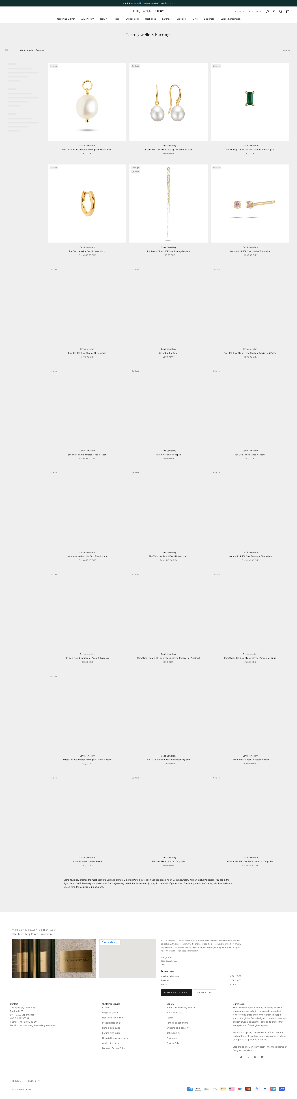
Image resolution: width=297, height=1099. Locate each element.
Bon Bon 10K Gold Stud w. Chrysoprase (87, 353)
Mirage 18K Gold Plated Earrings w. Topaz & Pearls (87, 759)
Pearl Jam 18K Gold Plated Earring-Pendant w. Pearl (87, 149)
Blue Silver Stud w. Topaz (168, 454)
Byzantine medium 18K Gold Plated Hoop (87, 556)
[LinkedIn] (262, 1057)
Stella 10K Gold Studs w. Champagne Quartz (168, 759)
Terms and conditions (177, 1022)
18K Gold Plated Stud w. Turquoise (168, 861)
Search (170, 1017)
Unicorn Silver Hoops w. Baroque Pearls (250, 759)
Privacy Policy (173, 1043)
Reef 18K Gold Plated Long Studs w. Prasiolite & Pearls (250, 353)
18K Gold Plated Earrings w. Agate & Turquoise (87, 658)
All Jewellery (87, 18)
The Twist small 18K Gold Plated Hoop (87, 251)
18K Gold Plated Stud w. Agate (87, 861)
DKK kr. (238, 11)
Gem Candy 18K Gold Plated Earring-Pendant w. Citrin (250, 658)
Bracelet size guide (112, 1022)
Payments (171, 1038)
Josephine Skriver (66, 18)
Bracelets (181, 18)
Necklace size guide (112, 1017)
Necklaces (150, 18)
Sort (285, 50)
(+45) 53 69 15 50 (27, 1021)
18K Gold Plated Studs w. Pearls (250, 454)
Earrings (166, 18)
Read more (204, 992)
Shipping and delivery (177, 1027)
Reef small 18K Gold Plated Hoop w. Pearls (87, 454)
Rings (116, 18)
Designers (209, 18)
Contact (106, 1007)
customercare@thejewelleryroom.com (36, 1025)
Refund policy (173, 1033)
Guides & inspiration (231, 18)
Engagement (132, 18)
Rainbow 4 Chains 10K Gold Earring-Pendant (168, 251)
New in (103, 18)
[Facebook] (234, 1057)
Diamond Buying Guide (113, 1048)
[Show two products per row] (6, 50)
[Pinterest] (255, 1057)
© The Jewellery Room (21, 1089)
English (253, 11)
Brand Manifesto (174, 1012)
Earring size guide (111, 1033)
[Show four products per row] (11, 50)
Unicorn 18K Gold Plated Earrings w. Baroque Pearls (169, 149)
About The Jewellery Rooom (180, 1007)
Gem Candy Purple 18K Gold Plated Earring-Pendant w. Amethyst (168, 658)
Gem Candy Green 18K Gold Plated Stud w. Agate (250, 149)
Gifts (195, 18)
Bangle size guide (111, 1027)
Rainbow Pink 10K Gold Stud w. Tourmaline (250, 251)
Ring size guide (110, 1012)
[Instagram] (248, 1057)
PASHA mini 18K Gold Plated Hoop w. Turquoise (250, 861)
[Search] (280, 11)
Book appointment (176, 992)
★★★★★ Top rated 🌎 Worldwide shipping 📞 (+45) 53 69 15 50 (148, 3)
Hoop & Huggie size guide (115, 1038)
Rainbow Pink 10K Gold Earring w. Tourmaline (250, 556)
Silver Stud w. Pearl (168, 353)
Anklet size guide (111, 1043)
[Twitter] (241, 1057)
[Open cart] (287, 11)
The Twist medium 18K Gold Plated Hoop (168, 556)
